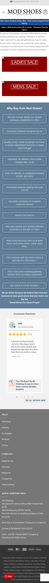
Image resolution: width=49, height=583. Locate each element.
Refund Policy (9, 561)
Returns (5, 428)
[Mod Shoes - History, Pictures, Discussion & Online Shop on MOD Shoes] (24, 12)
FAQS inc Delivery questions (21, 564)
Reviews (6, 467)
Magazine (6, 473)
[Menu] (3, 12)
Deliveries (6, 422)
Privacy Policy (8, 485)
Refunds (5, 439)
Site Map (34, 561)
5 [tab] (32, 397)
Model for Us (7, 461)
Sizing (5, 445)
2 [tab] (20, 397)
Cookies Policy (39, 564)
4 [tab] (28, 397)
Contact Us (7, 479)
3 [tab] (24, 397)
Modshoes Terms (22, 561)
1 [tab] (17, 397)
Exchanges (7, 433)
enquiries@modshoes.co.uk (27, 579)
